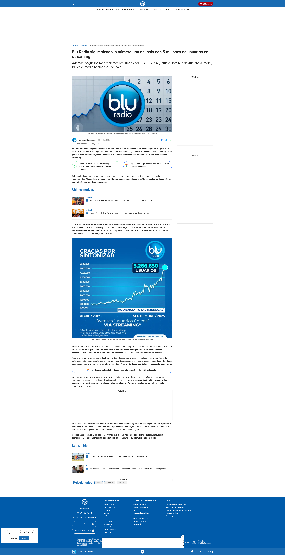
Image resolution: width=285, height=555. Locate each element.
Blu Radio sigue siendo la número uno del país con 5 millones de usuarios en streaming (116, 45)
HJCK (106, 516)
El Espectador (108, 521)
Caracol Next (108, 532)
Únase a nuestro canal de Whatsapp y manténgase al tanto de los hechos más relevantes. (95, 166)
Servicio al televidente (140, 505)
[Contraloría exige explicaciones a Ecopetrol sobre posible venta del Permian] (78, 457)
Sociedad (84, 45)
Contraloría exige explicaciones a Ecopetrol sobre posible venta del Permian (118, 456)
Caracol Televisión (109, 507)
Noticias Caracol (109, 505)
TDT (134, 510)
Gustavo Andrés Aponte (128, 9)
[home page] (142, 3)
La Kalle (106, 513)
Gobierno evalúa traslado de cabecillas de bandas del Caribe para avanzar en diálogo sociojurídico (127, 469)
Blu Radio (75, 45)
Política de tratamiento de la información (178, 510)
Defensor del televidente (141, 507)
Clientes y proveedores (140, 518)
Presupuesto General (144, 9)
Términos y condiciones (173, 516)
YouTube (121, 482)
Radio (98, 482)
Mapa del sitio (137, 524)
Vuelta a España (164, 9)
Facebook (162, 141)
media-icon (142, 552)
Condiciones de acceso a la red (176, 505)
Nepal (155, 9)
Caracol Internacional (110, 527)
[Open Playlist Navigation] (212, 552)
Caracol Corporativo (110, 529)
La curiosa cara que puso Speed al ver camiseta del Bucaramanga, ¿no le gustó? (120, 200)
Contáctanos (137, 516)
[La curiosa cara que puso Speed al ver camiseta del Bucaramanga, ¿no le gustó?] (78, 201)
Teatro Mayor (108, 524)
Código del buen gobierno (141, 513)
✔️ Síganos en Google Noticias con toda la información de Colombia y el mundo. (124, 370)
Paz (87, 466)
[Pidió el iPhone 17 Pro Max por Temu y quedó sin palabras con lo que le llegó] (78, 213)
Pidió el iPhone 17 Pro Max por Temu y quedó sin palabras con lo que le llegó (119, 213)
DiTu (105, 518)
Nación (88, 453)
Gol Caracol (107, 510)
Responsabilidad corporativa (175, 507)
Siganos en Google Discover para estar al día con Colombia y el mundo (149, 165)
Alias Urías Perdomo (112, 9)
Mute (192, 551)
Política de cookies (172, 513)
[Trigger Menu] (74, 3)
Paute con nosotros (139, 521)
